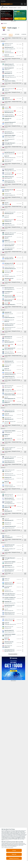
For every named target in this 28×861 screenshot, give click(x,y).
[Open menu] (25, 4)
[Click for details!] (13, 44)
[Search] (22, 4)
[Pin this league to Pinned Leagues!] (18, 28)
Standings (24, 34)
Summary (4, 34)
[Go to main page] (8, 4)
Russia (5, 23)
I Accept (14, 850)
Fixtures (17, 34)
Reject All (14, 854)
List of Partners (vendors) (7, 847)
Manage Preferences (14, 858)
